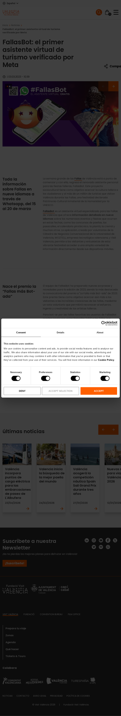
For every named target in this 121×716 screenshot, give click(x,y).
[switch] (45, 378)
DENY (22, 391)
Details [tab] (60, 332)
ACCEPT (99, 391)
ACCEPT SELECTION (60, 391)
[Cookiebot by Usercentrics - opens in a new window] (103, 323)
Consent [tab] (21, 332)
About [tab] (100, 332)
